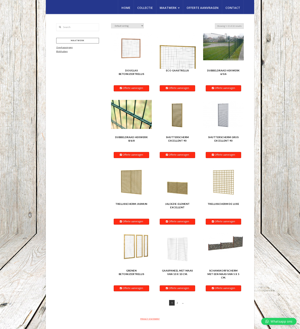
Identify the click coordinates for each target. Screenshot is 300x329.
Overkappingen (64, 47)
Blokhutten (62, 51)
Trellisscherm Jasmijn (131, 203)
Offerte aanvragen (133, 88)
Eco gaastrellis (177, 70)
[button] (279, 321)
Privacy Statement (150, 319)
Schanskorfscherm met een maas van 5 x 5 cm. (223, 274)
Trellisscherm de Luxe (223, 203)
